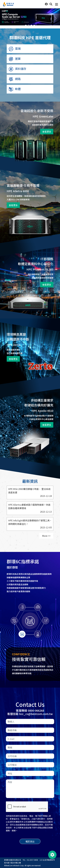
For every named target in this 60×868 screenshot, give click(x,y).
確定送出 (30, 845)
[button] (51, 4)
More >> (46, 535)
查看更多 (46, 131)
